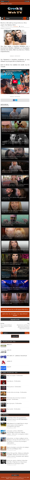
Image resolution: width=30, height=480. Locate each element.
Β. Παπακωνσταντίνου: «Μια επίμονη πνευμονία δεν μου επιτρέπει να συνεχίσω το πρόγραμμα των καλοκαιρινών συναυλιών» (15, 289)
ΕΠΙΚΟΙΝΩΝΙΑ (14, 477)
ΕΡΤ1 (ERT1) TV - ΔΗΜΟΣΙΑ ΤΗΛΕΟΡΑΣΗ (17, 355)
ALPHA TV (9, 361)
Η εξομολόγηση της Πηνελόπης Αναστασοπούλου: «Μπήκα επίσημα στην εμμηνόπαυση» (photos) (14, 211)
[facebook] (25, 1)
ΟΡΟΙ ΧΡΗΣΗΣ (8, 477)
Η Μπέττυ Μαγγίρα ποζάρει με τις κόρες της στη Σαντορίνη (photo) (15, 250)
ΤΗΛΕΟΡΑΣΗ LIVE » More (9, 341)
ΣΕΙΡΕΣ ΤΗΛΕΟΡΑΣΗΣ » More (10, 372)
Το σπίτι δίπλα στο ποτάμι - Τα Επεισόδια (17, 392)
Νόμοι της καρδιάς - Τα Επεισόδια (15, 375)
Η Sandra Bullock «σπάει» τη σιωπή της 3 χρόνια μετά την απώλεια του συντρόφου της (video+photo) (14, 263)
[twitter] (27, 1)
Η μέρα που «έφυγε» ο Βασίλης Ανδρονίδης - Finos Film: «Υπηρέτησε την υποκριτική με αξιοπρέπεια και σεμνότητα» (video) (15, 143)
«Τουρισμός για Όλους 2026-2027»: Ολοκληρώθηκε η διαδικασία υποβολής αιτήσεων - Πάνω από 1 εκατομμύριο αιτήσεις (17, 432)
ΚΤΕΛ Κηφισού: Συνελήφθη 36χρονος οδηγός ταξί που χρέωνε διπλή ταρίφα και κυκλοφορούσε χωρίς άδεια (17, 425)
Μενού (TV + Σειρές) (7, 3)
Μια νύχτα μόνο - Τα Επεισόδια (14, 403)
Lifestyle (22, 26)
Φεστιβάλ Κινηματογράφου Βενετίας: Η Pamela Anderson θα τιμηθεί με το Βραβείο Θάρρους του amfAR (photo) (15, 185)
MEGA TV (9, 344)
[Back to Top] (18, 475)
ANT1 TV (9, 350)
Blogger (22, 478)
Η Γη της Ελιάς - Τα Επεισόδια (14, 386)
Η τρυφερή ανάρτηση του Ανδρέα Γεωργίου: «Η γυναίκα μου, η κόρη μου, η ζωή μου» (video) (14, 157)
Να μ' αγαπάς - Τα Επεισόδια (13, 409)
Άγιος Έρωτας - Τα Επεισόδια (14, 381)
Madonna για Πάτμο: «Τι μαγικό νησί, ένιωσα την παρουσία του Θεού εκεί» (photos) (15, 171)
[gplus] (28, 1)
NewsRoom (15, 26)
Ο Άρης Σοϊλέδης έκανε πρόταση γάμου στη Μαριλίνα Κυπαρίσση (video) (14, 198)
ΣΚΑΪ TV (9, 366)
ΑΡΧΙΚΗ (2, 477)
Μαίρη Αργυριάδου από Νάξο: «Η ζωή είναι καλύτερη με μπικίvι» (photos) (14, 276)
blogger (27, 333)
